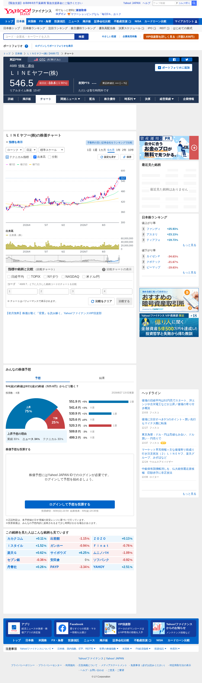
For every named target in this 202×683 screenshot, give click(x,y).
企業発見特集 (130, 36)
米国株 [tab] (125, 648)
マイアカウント (184, 21)
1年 (118, 149)
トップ (9, 21)
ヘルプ (146, 3)
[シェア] (174, 59)
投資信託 (59, 21)
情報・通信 (26, 66)
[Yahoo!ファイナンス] (28, 9)
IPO (150, 28)
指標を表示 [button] (16, 142)
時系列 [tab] (173, 648)
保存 (129, 157)
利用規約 (70, 665)
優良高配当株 (107, 28)
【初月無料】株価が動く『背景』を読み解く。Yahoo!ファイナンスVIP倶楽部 (54, 313)
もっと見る (189, 245)
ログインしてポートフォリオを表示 (54, 46)
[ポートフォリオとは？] (26, 46)
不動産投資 (121, 21)
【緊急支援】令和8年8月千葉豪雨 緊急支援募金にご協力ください (45, 3)
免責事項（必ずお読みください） (148, 665)
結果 (102, 378)
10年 (131, 149)
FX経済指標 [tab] (142, 648)
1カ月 (102, 149)
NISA (138, 21)
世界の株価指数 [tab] (107, 648)
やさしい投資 (109, 36)
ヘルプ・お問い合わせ (92, 670)
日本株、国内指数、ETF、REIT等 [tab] (75, 648)
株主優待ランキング (83, 28)
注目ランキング (58, 28)
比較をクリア (103, 301)
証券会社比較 (102, 21)
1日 (89, 149)
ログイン (61, 13)
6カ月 (111, 149)
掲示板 (87, 21)
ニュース (73, 21)
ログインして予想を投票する (69, 504)
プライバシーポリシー (23, 665)
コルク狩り (184, 3)
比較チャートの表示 (119, 269)
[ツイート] (186, 59)
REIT (163, 28)
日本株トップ (11, 28)
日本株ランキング (34, 28)
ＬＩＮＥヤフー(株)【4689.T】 (43, 53)
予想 (38, 378)
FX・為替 (45, 21)
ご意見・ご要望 (116, 670)
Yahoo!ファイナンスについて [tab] (35, 648)
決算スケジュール (130, 28)
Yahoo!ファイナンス (91, 658)
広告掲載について (88, 665)
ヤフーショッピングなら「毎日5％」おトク (96, 14)
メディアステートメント (114, 665)
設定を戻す (110, 157)
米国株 (32, 21)
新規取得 (81, 10)
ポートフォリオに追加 (176, 67)
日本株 (20, 21)
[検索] (194, 3)
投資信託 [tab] (159, 648)
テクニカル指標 (19, 157)
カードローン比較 (155, 21)
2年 (124, 149)
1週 (95, 149)
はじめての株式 (182, 28)
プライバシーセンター (50, 665)
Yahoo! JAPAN (131, 3)
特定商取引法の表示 (180, 665)
